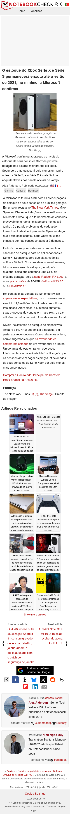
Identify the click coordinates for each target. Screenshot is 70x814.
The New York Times (44, 207)
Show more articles (35, 614)
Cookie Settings (35, 793)
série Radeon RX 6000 (49, 276)
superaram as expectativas (20, 298)
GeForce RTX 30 (52, 281)
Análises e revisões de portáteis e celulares (29, 771)
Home (21, 11)
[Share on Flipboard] (25, 686)
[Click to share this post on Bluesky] (34, 679)
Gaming (8, 190)
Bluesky (61, 723)
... (66, 11)
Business (33, 190)
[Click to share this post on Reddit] (52, 679)
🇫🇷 (56, 185)
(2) (36, 394)
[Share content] (6, 679)
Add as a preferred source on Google (38, 670)
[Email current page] (44, 687)
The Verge (46, 394)
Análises (36, 11)
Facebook (60, 760)
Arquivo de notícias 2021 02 (17, 774)
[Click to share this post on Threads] (24, 679)
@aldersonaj (42, 723)
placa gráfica (18, 281)
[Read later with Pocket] (62, 679)
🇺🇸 (52, 185)
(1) (32, 394)
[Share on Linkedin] (35, 686)
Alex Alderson (38, 702)
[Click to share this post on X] (43, 679)
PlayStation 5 (17, 286)
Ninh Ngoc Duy (53, 735)
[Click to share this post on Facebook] (15, 679)
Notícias (57, 771)
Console (20, 190)
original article (53, 698)
